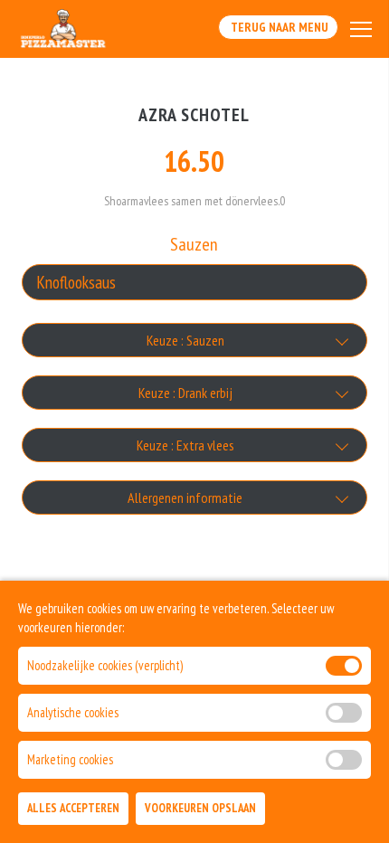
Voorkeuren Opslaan (200, 808)
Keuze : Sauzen (185, 340)
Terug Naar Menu (278, 27)
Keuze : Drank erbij (185, 393)
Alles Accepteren (73, 808)
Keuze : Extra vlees (185, 445)
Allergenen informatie (185, 497)
